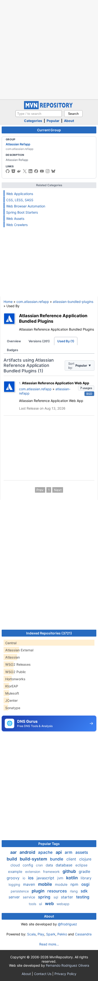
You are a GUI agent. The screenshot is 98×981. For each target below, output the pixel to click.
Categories (33, 121)
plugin (38, 890)
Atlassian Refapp (18, 144)
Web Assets (15, 218)
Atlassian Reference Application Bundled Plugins (53, 318)
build (12, 858)
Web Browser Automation (25, 206)
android (28, 852)
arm (69, 852)
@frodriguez (67, 924)
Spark (50, 934)
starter (67, 897)
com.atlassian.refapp (32, 302)
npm (74, 884)
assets (81, 852)
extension (33, 872)
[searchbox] (38, 113)
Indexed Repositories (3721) (49, 633)
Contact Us (42, 974)
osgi (85, 884)
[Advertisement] (49, 49)
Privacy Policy (65, 974)
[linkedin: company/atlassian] (30, 171)
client (71, 859)
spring (45, 897)
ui (41, 904)
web (50, 903)
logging (15, 884)
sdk (84, 891)
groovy (14, 878)
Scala (31, 934)
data (50, 865)
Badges (12, 350)
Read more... (49, 944)
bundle (57, 859)
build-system (34, 858)
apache (46, 852)
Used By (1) (65, 341)
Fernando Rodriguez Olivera (67, 965)
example (15, 871)
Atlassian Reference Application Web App (55, 383)
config (28, 865)
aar (14, 852)
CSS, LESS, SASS (19, 200)
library (86, 878)
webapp (63, 904)
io (24, 878)
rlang (74, 891)
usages (86, 388)
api (59, 852)
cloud (15, 865)
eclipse (81, 865)
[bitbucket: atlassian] (13, 171)
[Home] (49, 108)
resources (57, 891)
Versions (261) (39, 341)
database (65, 865)
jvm (60, 878)
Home (8, 302)
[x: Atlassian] (25, 171)
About (69, 121)
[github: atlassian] (8, 171)
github (70, 871)
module (62, 884)
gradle (84, 871)
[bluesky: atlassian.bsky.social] (53, 171)
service (29, 897)
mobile (45, 884)
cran (40, 865)
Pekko (62, 934)
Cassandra (83, 934)
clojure (85, 859)
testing (82, 897)
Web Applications (19, 194)
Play (41, 934)
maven (29, 884)
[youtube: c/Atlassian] (42, 171)
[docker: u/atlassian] (19, 171)
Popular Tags (49, 844)
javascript (46, 878)
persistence (20, 891)
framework (52, 872)
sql (56, 897)
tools (33, 904)
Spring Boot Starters (22, 212)
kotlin (72, 877)
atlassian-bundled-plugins (73, 302)
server (15, 897)
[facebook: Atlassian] (36, 171)
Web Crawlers (17, 225)
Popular (53, 121)
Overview (14, 341)
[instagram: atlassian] (47, 171)
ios (31, 878)
